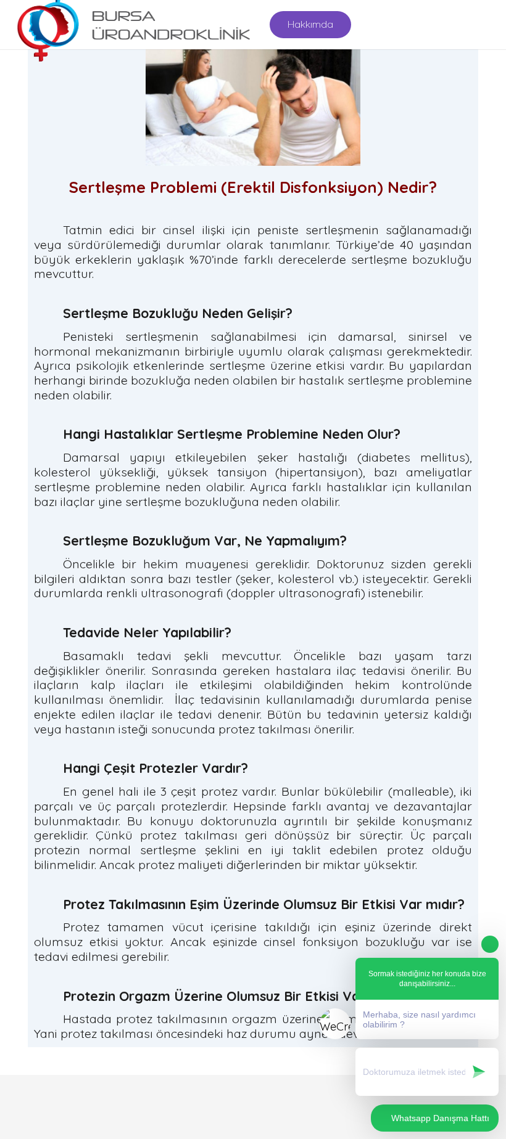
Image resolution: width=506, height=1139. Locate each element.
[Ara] (488, 24)
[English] (373, 23)
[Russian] (388, 23)
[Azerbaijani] (403, 23)
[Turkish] (418, 23)
